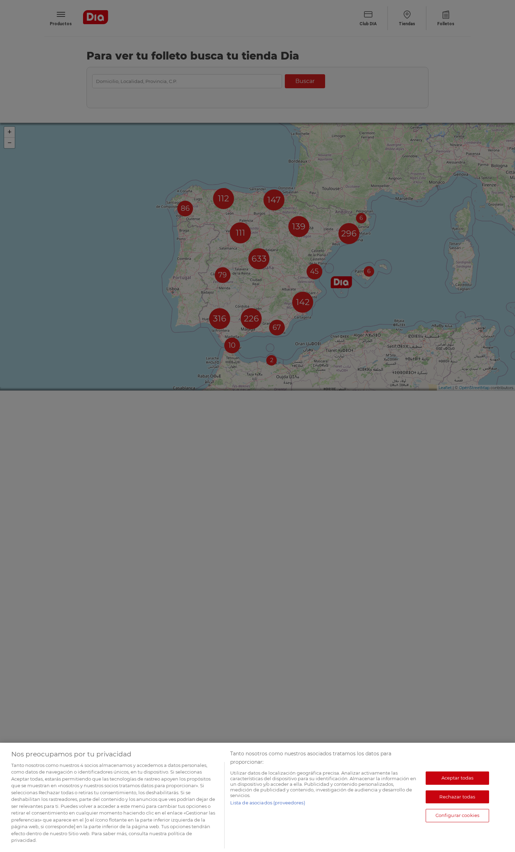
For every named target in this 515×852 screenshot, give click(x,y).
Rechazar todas (457, 796)
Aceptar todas (457, 778)
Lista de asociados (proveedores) (267, 802)
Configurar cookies (457, 815)
